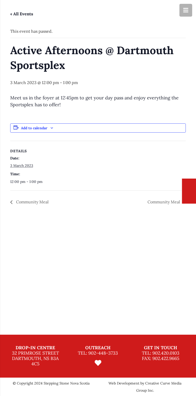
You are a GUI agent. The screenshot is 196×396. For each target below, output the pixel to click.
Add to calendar (34, 128)
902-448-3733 (103, 353)
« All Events (21, 13)
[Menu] (185, 10)
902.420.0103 (165, 353)
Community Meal (31, 201)
